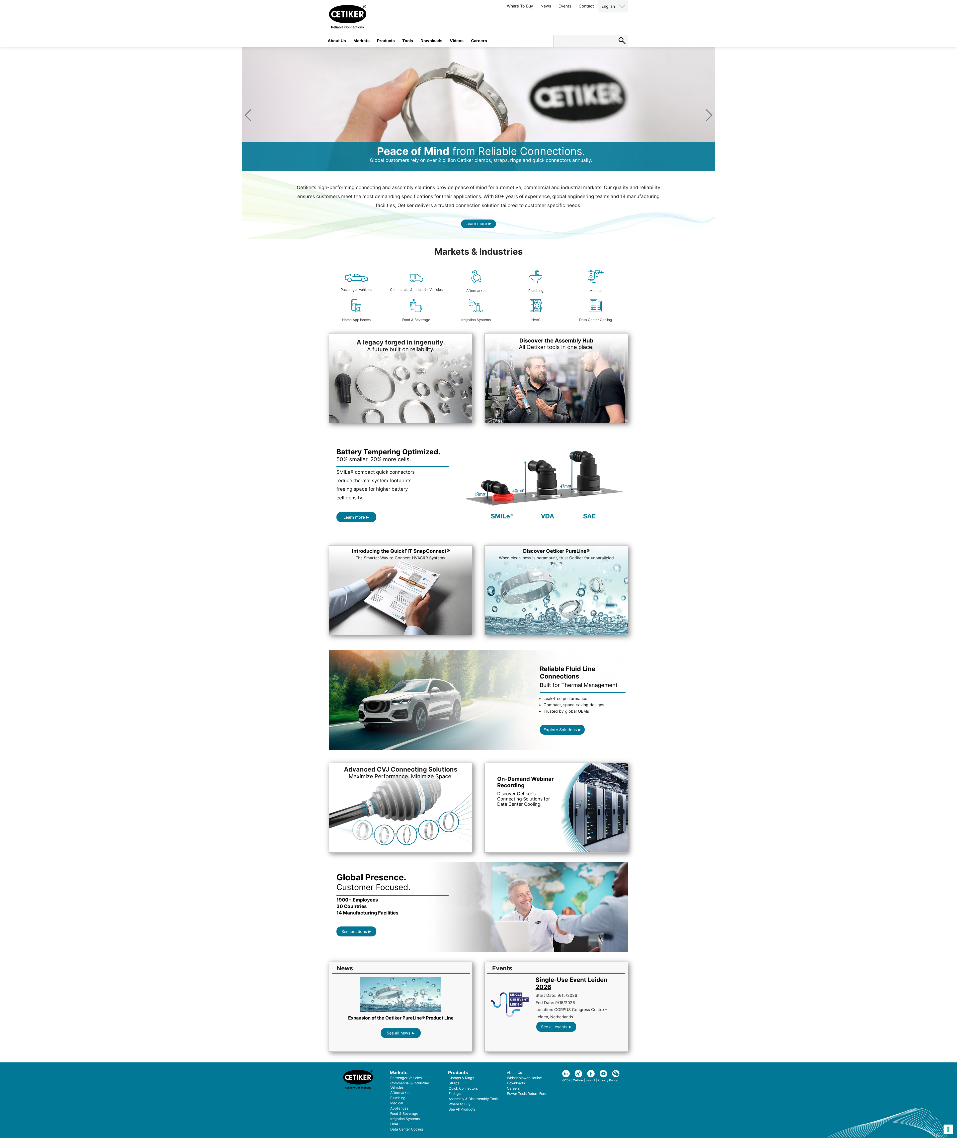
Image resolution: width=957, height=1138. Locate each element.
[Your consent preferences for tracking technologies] (948, 1129)
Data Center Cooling (595, 320)
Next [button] (709, 115)
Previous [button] (248, 115)
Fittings (455, 1093)
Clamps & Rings (461, 1078)
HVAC (536, 320)
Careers (479, 40)
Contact (586, 5)
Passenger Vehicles (356, 289)
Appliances (399, 1108)
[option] (478, 109)
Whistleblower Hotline (524, 1078)
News (546, 5)
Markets (361, 40)
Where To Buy (520, 5)
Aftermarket (476, 290)
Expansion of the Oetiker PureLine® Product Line (401, 1018)
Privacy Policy (608, 1080)
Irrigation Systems (476, 320)
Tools (407, 40)
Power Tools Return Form (527, 1093)
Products (386, 40)
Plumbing (536, 290)
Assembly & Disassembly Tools (473, 1099)
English (608, 6)
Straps (454, 1083)
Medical (595, 290)
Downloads (431, 40)
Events (564, 5)
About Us (337, 40)
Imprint (590, 1080)
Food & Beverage (416, 320)
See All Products (462, 1109)
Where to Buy (460, 1104)
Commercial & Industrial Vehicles (416, 289)
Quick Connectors (463, 1088)
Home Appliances (356, 320)
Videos (457, 40)
